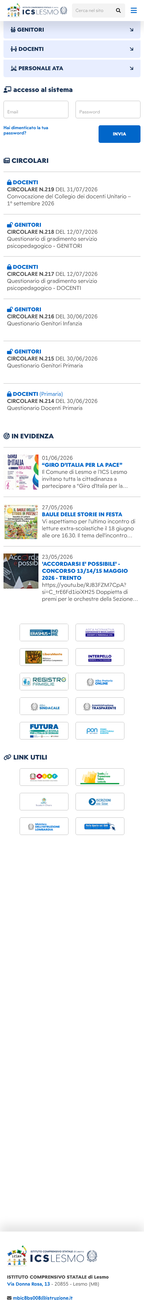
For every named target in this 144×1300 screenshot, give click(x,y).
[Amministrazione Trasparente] (99, 706)
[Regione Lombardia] (99, 777)
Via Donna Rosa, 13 (28, 1284)
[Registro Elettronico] (44, 681)
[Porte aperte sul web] (99, 826)
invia (119, 134)
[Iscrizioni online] (99, 801)
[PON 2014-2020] (99, 730)
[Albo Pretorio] (99, 681)
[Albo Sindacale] (44, 706)
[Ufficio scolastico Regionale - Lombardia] (44, 826)
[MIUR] (44, 777)
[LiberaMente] (44, 657)
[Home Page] (37, 11)
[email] (36, 109)
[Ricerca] (118, 11)
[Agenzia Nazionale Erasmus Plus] (44, 632)
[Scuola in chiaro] (44, 801)
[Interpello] (99, 657)
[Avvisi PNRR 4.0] (44, 730)
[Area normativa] (99, 632)
